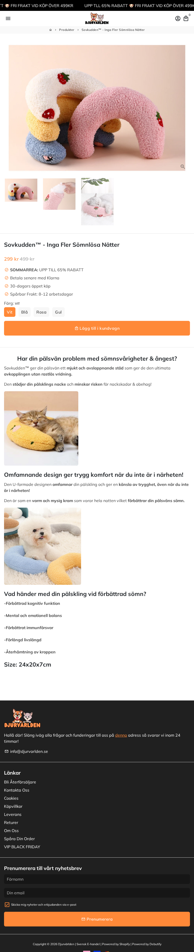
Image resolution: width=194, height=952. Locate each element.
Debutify (155, 944)
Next (185, 107)
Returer (11, 822)
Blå (24, 312)
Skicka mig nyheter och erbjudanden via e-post (43, 904)
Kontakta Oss (16, 790)
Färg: (12, 303)
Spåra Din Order (19, 838)
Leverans (12, 814)
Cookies (11, 798)
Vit (10, 312)
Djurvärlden (66, 944)
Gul (58, 312)
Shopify (124, 944)
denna (121, 735)
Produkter (67, 30)
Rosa (41, 312)
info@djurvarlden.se (26, 751)
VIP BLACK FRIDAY (22, 846)
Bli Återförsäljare (20, 781)
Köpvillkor (13, 806)
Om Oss (11, 830)
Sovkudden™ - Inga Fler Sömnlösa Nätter (113, 30)
